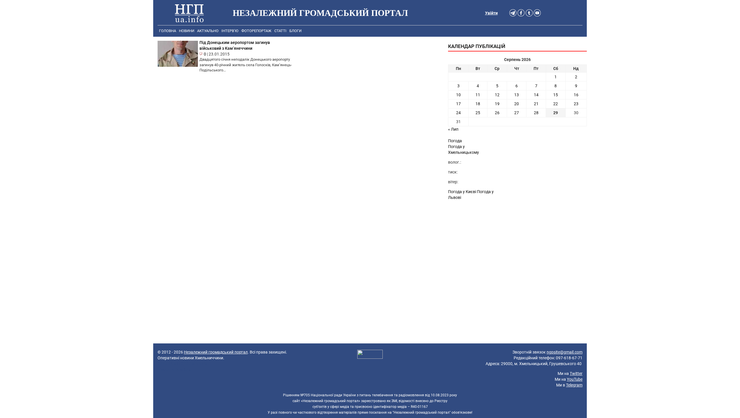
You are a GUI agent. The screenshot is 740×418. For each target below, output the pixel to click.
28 (536, 112)
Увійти (491, 13)
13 (516, 95)
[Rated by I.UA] (370, 355)
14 (536, 95)
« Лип (453, 129)
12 (497, 95)
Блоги (295, 31)
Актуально (208, 31)
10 (458, 95)
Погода (455, 140)
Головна (167, 31)
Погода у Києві (462, 191)
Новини (186, 31)
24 (458, 112)
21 (536, 103)
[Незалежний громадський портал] (189, 13)
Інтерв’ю (229, 31)
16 (576, 95)
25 (478, 112)
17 (458, 103)
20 (516, 103)
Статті (280, 31)
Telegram (574, 385)
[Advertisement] (517, 252)
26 (497, 112)
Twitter (576, 373)
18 (478, 103)
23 (576, 103)
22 (555, 103)
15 (555, 95)
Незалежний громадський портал (216, 352)
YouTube (574, 379)
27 (516, 112)
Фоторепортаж (256, 31)
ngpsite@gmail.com (564, 352)
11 (478, 95)
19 (497, 103)
